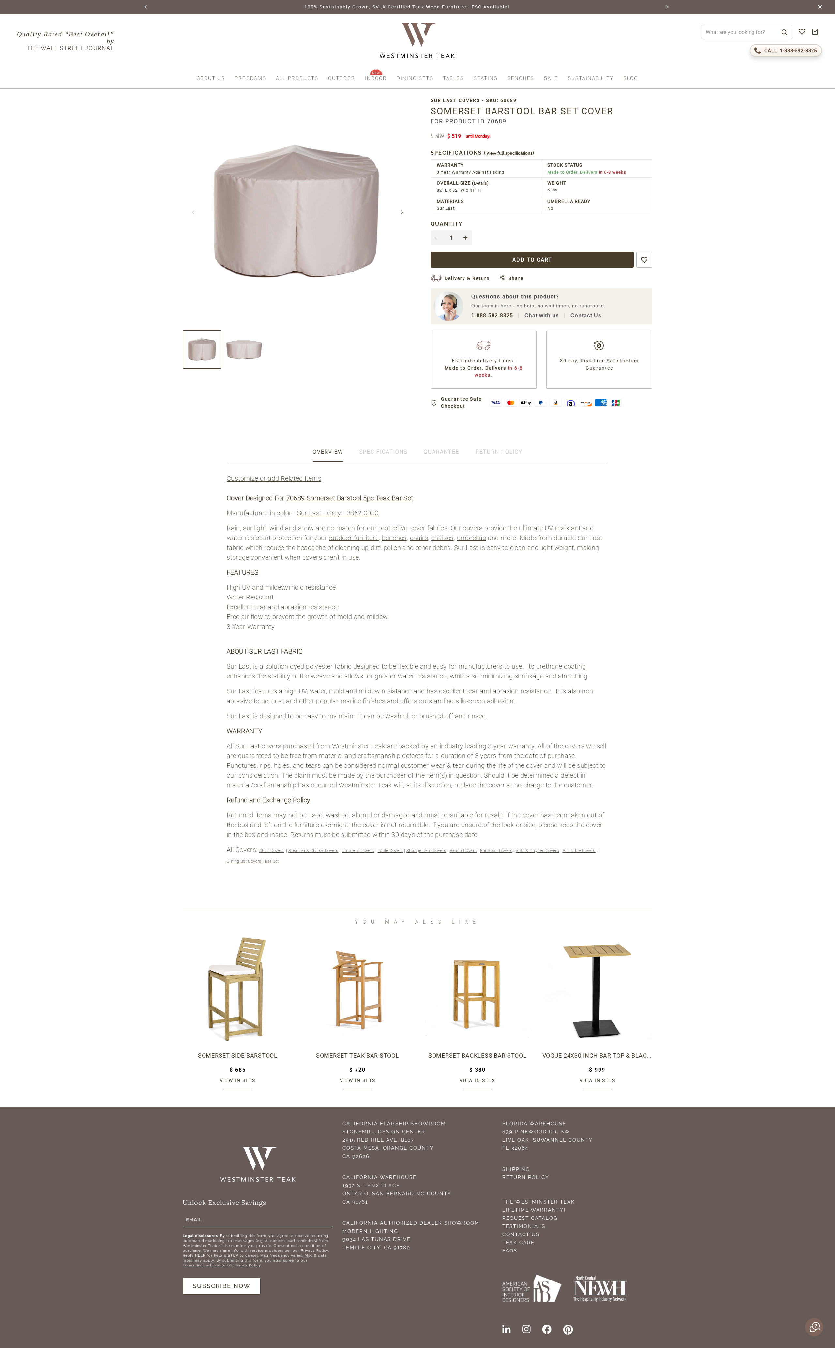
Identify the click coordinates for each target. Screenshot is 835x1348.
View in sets (237, 1080)
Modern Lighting (370, 1231)
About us (211, 78)
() (483, 153)
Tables (453, 78)
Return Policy (525, 1177)
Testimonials (523, 1226)
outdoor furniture (354, 538)
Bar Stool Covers (496, 850)
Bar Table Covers (579, 850)
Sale (551, 78)
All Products (297, 78)
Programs (250, 78)
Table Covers (390, 850)
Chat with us (541, 315)
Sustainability (591, 78)
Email (194, 1220)
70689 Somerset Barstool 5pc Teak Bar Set (349, 498)
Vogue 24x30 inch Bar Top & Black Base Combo (597, 1055)
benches (394, 538)
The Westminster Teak (538, 1202)
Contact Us (585, 315)
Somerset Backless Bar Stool (477, 1055)
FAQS (509, 1251)
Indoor (376, 78)
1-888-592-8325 (492, 315)
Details (480, 183)
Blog (630, 78)
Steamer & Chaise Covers (313, 850)
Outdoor (341, 78)
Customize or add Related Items (274, 478)
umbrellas (471, 538)
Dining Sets (415, 78)
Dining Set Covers (244, 861)
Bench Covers (463, 850)
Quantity (447, 224)
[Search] (784, 32)
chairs (419, 538)
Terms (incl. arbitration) (205, 1265)
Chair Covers (271, 850)
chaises (442, 538)
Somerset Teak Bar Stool (357, 1055)
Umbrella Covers (358, 850)
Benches (521, 78)
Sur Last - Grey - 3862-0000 (338, 513)
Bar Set (272, 861)
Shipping (516, 1169)
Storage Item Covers (426, 850)
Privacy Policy (247, 1265)
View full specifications (509, 153)
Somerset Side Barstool (238, 1055)
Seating (486, 78)
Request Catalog (530, 1218)
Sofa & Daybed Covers (537, 850)
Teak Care (518, 1243)
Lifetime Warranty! (534, 1210)
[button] (146, 7)
